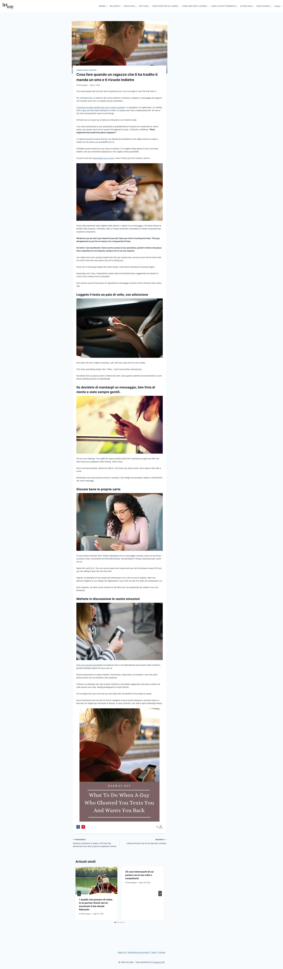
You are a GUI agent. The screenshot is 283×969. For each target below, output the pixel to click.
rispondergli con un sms (103, 158)
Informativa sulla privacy (138, 952)
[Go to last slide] (79, 893)
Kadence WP (159, 962)
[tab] (115, 922)
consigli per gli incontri (86, 70)
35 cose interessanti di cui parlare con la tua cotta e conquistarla (139, 875)
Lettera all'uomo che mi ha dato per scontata (146, 842)
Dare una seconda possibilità (89, 665)
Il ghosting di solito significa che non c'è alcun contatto (100, 107)
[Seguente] (160, 893)
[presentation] (96, 880)
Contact (161, 952)
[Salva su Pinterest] (83, 827)
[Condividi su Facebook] (78, 827)
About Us (122, 952)
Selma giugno (83, 85)
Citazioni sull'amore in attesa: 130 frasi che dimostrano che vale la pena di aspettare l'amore (94, 843)
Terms (154, 952)
